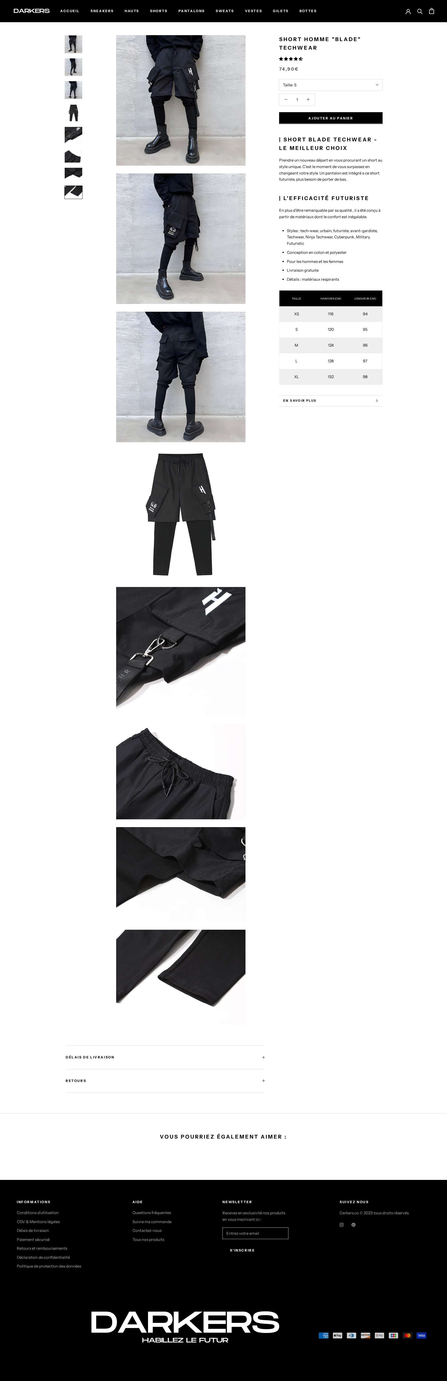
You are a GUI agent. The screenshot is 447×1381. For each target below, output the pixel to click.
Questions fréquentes (151, 1212)
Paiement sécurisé (33, 1239)
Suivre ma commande (152, 1221)
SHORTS (159, 11)
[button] (291, 58)
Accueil (70, 11)
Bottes (308, 11)
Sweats (225, 11)
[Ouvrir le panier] (431, 11)
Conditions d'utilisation (37, 1212)
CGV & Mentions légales (38, 1221)
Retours (76, 1081)
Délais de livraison (33, 1230)
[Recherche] (420, 11)
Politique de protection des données (49, 1266)
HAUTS (132, 11)
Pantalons (191, 11)
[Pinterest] (353, 1225)
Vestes (253, 11)
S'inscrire (242, 1250)
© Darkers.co (36, 1336)
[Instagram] (342, 1225)
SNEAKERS (102, 11)
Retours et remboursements (42, 1248)
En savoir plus (300, 400)
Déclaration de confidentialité (43, 1257)
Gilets (281, 11)
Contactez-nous (147, 1230)
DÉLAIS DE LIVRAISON (90, 1057)
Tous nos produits (148, 1239)
